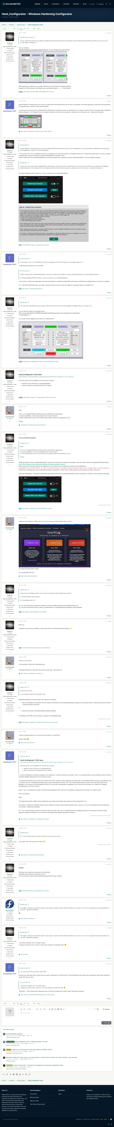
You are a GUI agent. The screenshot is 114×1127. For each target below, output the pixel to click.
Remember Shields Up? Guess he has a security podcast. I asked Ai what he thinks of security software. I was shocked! (41, 1057)
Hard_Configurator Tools (13, 1037)
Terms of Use (86, 1119)
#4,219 (109, 928)
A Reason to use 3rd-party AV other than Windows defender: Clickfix (29, 1049)
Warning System (34, 1097)
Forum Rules (33, 1094)
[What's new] (106, 4)
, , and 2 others (37, 508)
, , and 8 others (39, 397)
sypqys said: (23, 443)
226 (34, 28)
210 (18, 28)
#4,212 (109, 657)
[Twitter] (90, 1102)
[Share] (106, 33)
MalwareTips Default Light (10, 1119)
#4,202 (109, 101)
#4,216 (109, 828)
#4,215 (109, 752)
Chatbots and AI (10, 1061)
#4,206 (109, 371)
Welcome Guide (34, 1100)
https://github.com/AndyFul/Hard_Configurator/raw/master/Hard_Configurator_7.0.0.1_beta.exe (46, 376)
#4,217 (109, 864)
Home (105, 1119)
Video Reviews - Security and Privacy (16, 1068)
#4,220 (109, 964)
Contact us (79, 1119)
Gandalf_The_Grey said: (26, 37)
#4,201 (109, 33)
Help (101, 1119)
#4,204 (109, 254)
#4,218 (109, 900)
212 (24, 28)
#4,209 (109, 518)
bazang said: (23, 145)
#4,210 (109, 585)
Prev (5, 28)
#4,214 (109, 732)
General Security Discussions (14, 1053)
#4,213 (109, 683)
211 (21, 28)
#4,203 (109, 140)
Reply (109, 95)
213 (28, 28)
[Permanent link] (24, 867)
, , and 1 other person (36, 131)
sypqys (22, 624)
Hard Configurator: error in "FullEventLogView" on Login (27, 1041)
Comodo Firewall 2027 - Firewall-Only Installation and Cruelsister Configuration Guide (35, 1065)
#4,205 (109, 298)
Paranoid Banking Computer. (14, 1034)
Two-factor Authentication (37, 1104)
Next (38, 28)
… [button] (11, 28)
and (29, 576)
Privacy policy (95, 1119)
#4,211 (109, 621)
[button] (41, 4)
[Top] (109, 1119)
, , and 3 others (35, 245)
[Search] (110, 4)
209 (14, 28)
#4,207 (109, 407)
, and (32, 288)
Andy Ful (5, 17)
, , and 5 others (38, 91)
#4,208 (109, 434)
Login (59, 1094)
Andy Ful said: (24, 258)
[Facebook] (87, 1102)
